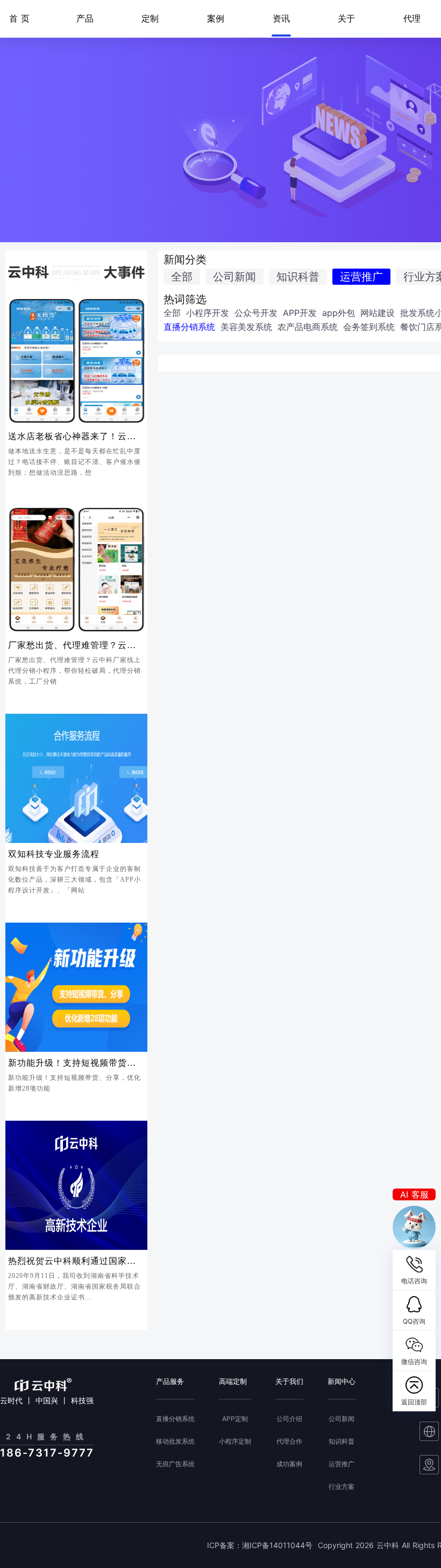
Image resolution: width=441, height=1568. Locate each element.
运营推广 (361, 276)
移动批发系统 (175, 1441)
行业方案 (341, 1486)
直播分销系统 (189, 326)
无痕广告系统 (175, 1464)
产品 (85, 18)
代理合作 (289, 1441)
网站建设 (377, 312)
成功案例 (289, 1464)
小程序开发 (207, 312)
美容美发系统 (246, 326)
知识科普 (297, 276)
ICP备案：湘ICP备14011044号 (259, 1545)
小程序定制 (235, 1441)
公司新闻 (234, 276)
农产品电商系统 (308, 326)
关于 (346, 18)
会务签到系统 (369, 326)
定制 (150, 18)
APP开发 (300, 312)
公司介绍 (289, 1419)
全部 (182, 276)
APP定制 (235, 1419)
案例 (215, 18)
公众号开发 (256, 312)
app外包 (338, 312)
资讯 (281, 18)
